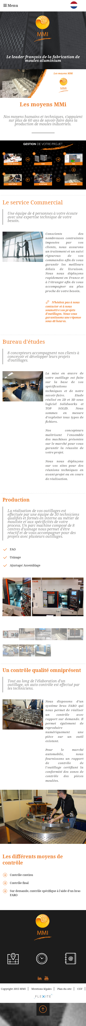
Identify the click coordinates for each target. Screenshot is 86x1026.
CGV (80, 988)
